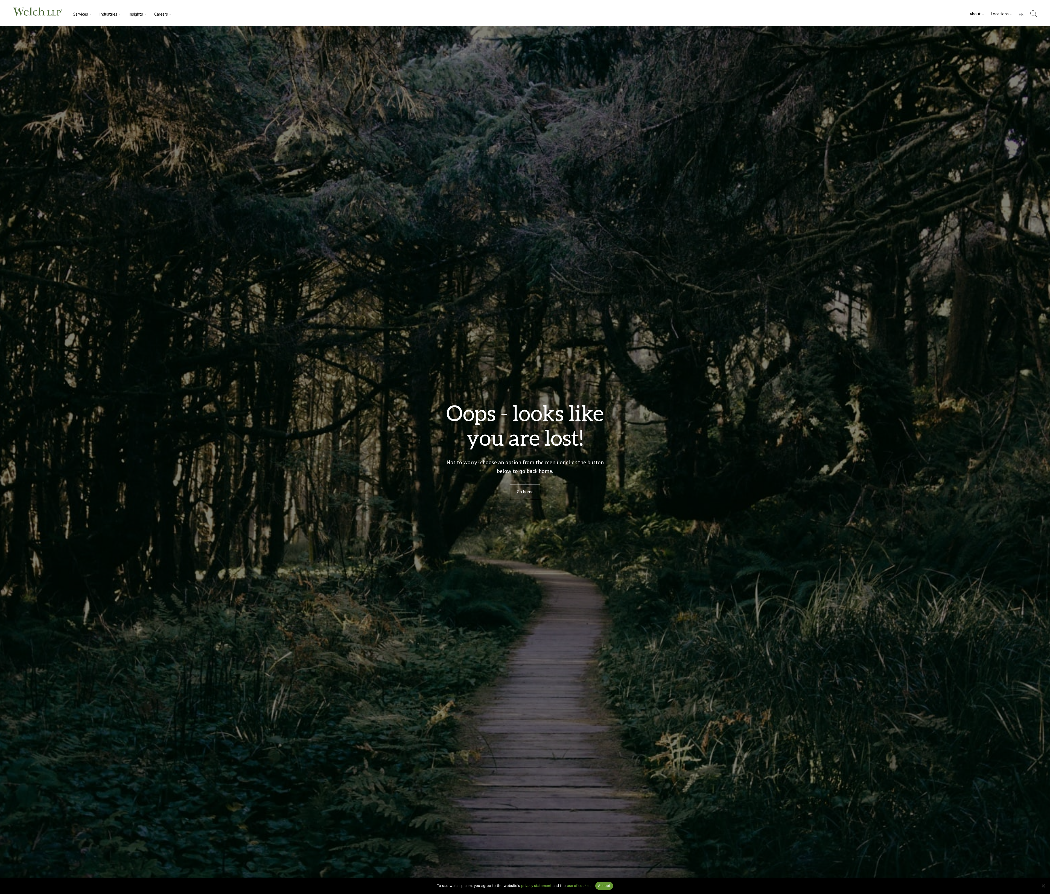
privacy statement (536, 885)
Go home (525, 491)
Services (80, 14)
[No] (1043, 886)
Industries (108, 14)
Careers (161, 14)
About (975, 13)
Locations (1000, 13)
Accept (604, 885)
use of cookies (579, 885)
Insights (136, 14)
